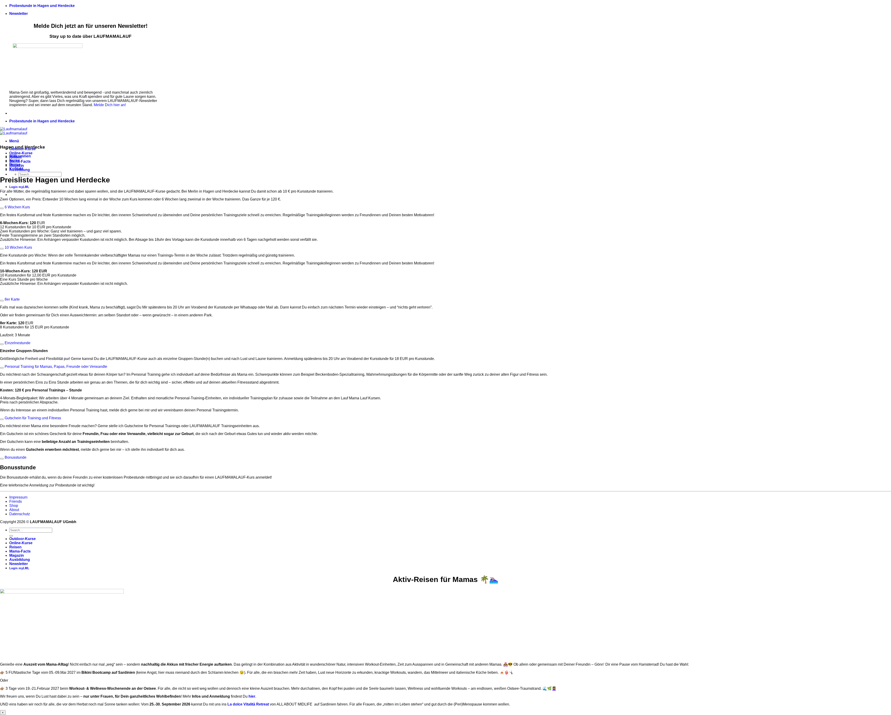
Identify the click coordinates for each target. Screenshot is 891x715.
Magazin (16, 555)
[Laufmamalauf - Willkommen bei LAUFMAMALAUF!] (13, 131)
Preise (14, 164)
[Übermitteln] (11, 536)
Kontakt (16, 169)
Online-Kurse (20, 153)
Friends (15, 501)
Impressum (18, 497)
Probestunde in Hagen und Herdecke (42, 6)
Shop (13, 506)
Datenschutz (19, 514)
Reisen (15, 547)
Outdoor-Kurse (22, 539)
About (14, 510)
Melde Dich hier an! (110, 105)
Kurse (14, 160)
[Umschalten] (2, 208)
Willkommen (20, 156)
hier (252, 696)
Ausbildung (19, 560)
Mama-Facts (20, 161)
